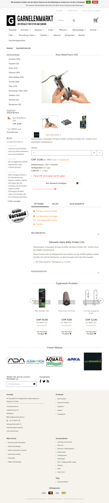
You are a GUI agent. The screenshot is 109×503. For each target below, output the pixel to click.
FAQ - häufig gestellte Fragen (66, 462)
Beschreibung (38, 233)
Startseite (13, 30)
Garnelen (25, 30)
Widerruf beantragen (14, 462)
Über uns (60, 445)
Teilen (55, 204)
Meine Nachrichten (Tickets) (17, 450)
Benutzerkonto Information (16, 442)
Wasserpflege (78, 30)
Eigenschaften (39, 271)
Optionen (39, 204)
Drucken (39, 224)
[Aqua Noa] (35, 361)
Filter (11, 35)
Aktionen (57, 35)
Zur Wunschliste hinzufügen (43, 189)
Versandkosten (12, 132)
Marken (82, 35)
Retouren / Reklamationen (65, 448)
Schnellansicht (42, 302)
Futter (51, 30)
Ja (88, 2)
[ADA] (16, 361)
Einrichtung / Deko (27, 35)
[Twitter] (44, 381)
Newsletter (11, 458)
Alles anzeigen (14, 201)
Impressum (61, 472)
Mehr (52, 135)
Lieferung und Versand (64, 442)
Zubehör (44, 35)
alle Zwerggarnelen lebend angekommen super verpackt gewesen (17, 164)
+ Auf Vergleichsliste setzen (46, 220)
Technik (93, 30)
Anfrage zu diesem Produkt (46, 211)
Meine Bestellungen (14, 446)
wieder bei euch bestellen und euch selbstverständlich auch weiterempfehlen (18, 151)
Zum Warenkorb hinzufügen (42, 333)
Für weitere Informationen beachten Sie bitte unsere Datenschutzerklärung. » (55, 5)
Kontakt (59, 11)
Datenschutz (61, 452)
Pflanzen (63, 30)
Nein (95, 2)
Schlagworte (77, 204)
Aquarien (39, 30)
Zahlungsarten (62, 455)
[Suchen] (74, 20)
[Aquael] (54, 361)
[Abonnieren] (34, 383)
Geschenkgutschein (17, 40)
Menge (34, 148)
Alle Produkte (61, 399)
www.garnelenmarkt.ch (14, 424)
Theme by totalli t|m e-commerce (74, 499)
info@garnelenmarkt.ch (16, 417)
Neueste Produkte (63, 402)
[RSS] (48, 381)
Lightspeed (59, 499)
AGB (58, 468)
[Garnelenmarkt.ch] (30, 20)
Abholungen (61, 458)
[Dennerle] (93, 361)
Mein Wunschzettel (14, 454)
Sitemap (60, 465)
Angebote (60, 406)
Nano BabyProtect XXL (23, 48)
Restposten (69, 35)
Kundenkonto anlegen (91, 11)
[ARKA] (73, 359)
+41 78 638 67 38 (14, 420)
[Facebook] (40, 381)
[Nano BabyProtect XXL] (50, 122)
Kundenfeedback (62, 482)
